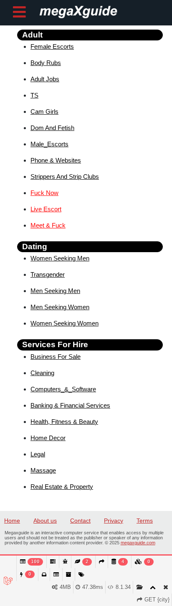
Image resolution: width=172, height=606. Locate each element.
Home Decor (48, 437)
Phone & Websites (55, 160)
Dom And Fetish (52, 127)
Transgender (47, 274)
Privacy (113, 520)
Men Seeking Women (59, 307)
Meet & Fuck (48, 225)
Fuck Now (44, 192)
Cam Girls (44, 111)
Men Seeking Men (55, 290)
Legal (37, 454)
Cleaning (42, 372)
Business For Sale (55, 356)
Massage (43, 470)
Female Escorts (52, 46)
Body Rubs (45, 62)
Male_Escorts (49, 144)
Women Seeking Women (64, 323)
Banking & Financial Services (70, 405)
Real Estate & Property (61, 486)
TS (34, 95)
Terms (145, 520)
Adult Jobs (44, 79)
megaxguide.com (138, 542)
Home (12, 520)
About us (45, 520)
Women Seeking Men (59, 258)
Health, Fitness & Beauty (64, 421)
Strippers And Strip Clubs (64, 176)
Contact (80, 520)
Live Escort (45, 209)
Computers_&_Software (63, 389)
